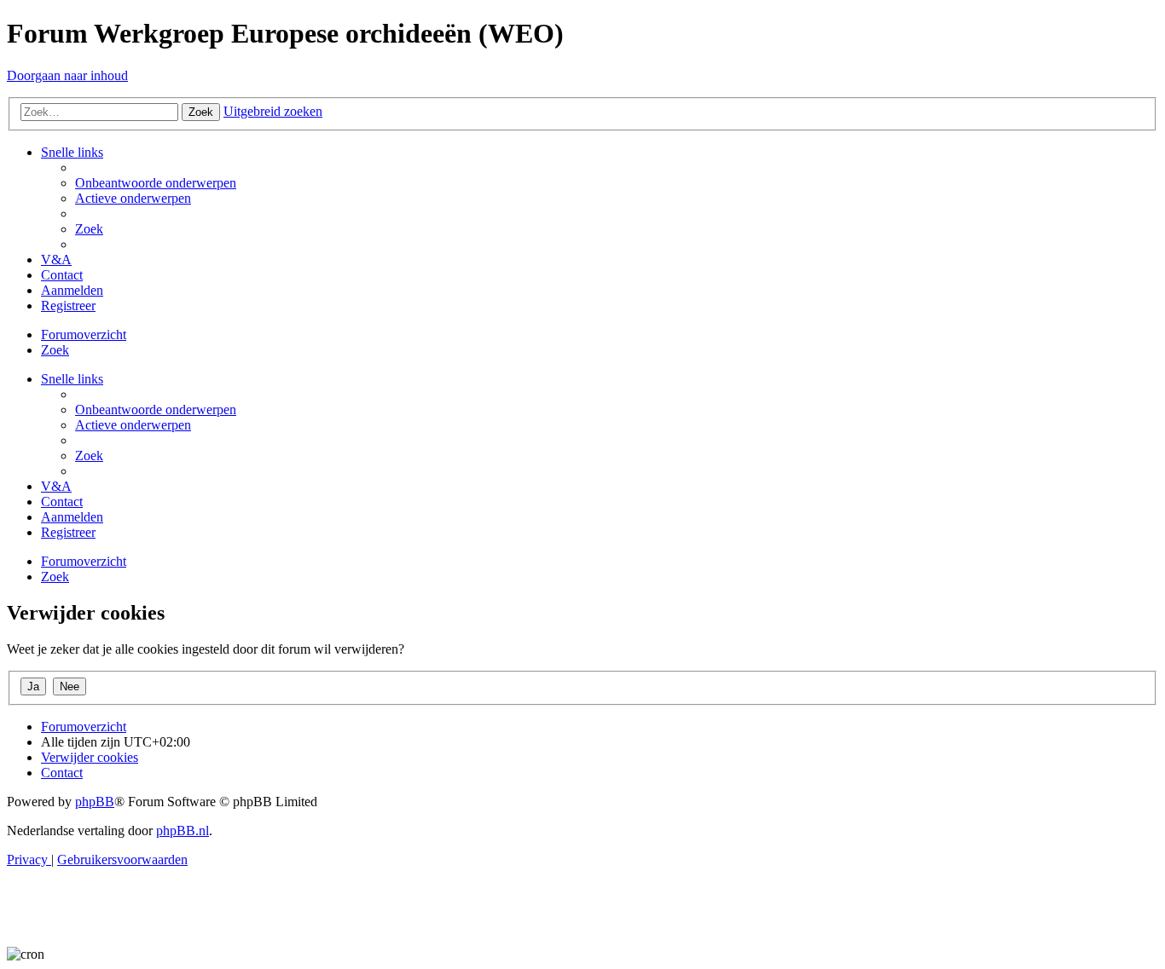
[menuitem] (155, 183)
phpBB (94, 801)
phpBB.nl (182, 830)
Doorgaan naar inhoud (67, 75)
